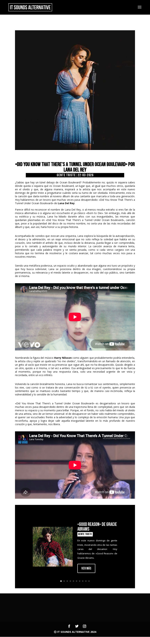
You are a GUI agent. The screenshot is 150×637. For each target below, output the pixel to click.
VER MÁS (86, 568)
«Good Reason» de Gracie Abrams (97, 527)
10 (89, 581)
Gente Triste (66, 175)
